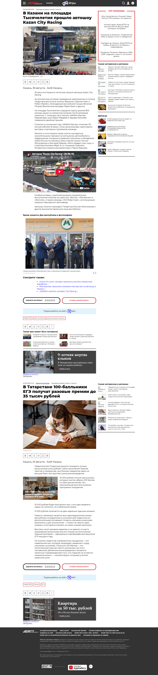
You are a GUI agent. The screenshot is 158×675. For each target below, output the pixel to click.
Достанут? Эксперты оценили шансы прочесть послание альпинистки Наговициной (121, 91)
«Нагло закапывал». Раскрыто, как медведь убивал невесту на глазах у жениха (121, 99)
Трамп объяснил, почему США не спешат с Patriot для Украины (119, 150)
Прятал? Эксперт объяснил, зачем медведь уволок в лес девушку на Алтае (120, 69)
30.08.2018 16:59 (28, 9)
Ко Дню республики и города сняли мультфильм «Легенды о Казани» (44, 344)
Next (91, 240)
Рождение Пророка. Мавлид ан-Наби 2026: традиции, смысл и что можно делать (117, 54)
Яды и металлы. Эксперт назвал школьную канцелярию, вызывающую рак (119, 412)
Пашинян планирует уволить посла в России (120, 142)
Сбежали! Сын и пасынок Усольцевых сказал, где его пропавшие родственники (121, 389)
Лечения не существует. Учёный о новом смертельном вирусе (120, 418)
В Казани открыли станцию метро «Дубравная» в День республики (45, 335)
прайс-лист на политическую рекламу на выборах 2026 (60, 635)
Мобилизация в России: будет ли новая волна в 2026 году (119, 119)
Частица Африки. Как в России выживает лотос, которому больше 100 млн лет (120, 404)
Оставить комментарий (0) (79, 300)
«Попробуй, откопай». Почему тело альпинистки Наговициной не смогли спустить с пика (120, 427)
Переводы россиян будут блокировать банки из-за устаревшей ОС (116, 128)
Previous (28, 240)
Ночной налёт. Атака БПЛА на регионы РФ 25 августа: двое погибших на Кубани (116, 27)
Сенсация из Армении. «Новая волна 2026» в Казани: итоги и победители (116, 36)
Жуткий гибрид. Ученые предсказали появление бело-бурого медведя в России (121, 76)
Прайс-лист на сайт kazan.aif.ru (113, 633)
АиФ (41, 76)
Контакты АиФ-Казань (64, 633)
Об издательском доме (48, 630)
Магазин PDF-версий (78, 630)
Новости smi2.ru (30, 374)
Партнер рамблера (59, 666)
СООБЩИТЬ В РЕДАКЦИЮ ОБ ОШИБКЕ (95, 635)
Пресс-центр (64, 630)
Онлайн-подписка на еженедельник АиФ (104, 630)
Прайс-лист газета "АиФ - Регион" (86, 633)
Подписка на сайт (46, 633)
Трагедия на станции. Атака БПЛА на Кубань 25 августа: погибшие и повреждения (116, 45)
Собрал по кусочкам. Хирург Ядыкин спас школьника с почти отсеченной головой (121, 84)
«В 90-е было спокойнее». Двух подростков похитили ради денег (120, 396)
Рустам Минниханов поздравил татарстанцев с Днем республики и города (82, 336)
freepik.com (27, 450)
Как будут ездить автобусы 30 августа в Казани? (80, 343)
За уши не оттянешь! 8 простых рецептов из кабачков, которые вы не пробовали (121, 107)
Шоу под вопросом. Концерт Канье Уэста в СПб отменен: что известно (116, 17)
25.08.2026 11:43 (28, 383)
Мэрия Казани (30, 273)
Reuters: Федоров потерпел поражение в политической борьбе (120, 135)
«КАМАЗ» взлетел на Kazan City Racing (57, 291)
